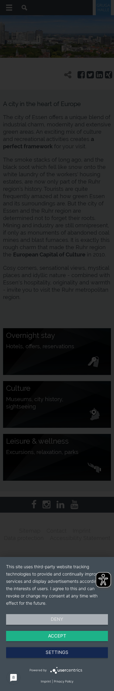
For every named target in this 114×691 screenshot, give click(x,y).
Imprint (46, 681)
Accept (57, 636)
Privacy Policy (63, 681)
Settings (57, 652)
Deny (57, 619)
